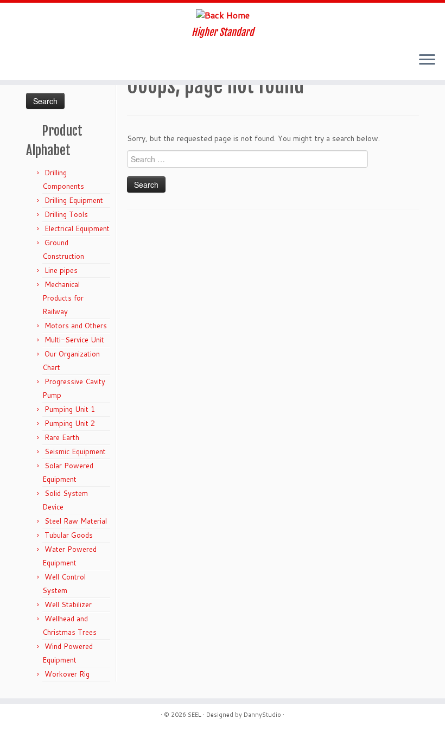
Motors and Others (75, 325)
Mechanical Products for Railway (63, 297)
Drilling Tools (66, 214)
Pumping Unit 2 (69, 423)
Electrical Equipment (77, 228)
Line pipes (61, 270)
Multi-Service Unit (74, 340)
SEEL (194, 714)
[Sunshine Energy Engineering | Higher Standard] (222, 14)
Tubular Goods (68, 535)
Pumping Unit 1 (69, 409)
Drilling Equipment (73, 200)
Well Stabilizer (68, 604)
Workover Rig (67, 674)
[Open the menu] (427, 60)
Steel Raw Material (75, 521)
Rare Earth (61, 437)
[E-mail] (19, 61)
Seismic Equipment (75, 451)
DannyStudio (262, 714)
